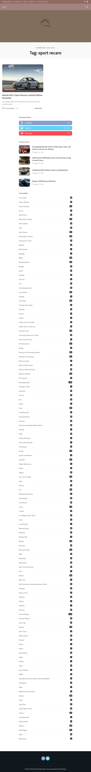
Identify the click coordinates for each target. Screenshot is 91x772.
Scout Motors (23, 670)
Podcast (22, 597)
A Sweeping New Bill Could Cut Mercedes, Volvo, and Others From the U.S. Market (51, 148)
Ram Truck (23, 631)
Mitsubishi (22, 558)
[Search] (86, 7)
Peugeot (22, 588)
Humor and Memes (25, 455)
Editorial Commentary (26, 357)
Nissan (21, 575)
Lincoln (21, 511)
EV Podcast (23, 378)
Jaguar (21, 472)
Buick (21, 271)
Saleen (21, 661)
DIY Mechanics (24, 344)
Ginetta (21, 430)
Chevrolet (22, 301)
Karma (21, 485)
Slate (20, 687)
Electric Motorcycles (26, 365)
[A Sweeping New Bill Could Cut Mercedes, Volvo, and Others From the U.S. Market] (24, 149)
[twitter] (45, 128)
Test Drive (22, 704)
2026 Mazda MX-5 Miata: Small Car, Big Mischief (50, 170)
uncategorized (24, 717)
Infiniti (21, 468)
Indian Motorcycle (25, 464)
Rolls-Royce (23, 653)
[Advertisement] (45, 26)
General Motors (24, 417)
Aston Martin (23, 224)
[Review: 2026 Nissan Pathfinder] (24, 182)
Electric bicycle (24, 361)
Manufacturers (24, 528)
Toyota (21, 713)
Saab (21, 657)
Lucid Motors (23, 524)
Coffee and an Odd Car (27, 327)
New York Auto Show (26, 567)
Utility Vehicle (23, 721)
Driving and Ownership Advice (29, 352)
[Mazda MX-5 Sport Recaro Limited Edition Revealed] (22, 78)
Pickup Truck (23, 593)
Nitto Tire (22, 580)
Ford (20, 408)
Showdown (23, 683)
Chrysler (22, 309)
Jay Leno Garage (25, 477)
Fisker (21, 404)
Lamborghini (23, 498)
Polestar (22, 606)
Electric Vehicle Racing (27, 369)
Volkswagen (23, 730)
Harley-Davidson (25, 438)
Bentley (21, 245)
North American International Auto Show (33, 584)
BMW (21, 258)
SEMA (21, 674)
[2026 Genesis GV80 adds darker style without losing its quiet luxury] (24, 160)
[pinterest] (45, 133)
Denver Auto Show (25, 339)
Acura (21, 211)
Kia (20, 490)
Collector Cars (24, 331)
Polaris (21, 601)
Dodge (21, 348)
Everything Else (24, 382)
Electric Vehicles (24, 374)
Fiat (20, 400)
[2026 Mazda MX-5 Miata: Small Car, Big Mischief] (24, 171)
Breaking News (24, 262)
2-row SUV (22, 198)
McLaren (22, 545)
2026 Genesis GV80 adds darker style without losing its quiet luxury (51, 159)
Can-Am (22, 279)
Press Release (9, 89)
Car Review (23, 292)
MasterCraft (23, 537)
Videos (21, 726)
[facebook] (45, 123)
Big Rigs (22, 254)
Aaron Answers (24, 206)
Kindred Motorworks (26, 494)
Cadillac (21, 275)
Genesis (22, 421)
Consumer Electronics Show (29, 335)
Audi (20, 228)
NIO (20, 571)
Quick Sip (22, 623)
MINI (20, 554)
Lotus (21, 520)
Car (20, 284)
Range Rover (23, 636)
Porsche (22, 610)
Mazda (21, 541)
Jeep (20, 481)
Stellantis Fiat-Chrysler (27, 691)
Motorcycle (23, 563)
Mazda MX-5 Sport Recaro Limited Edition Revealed (22, 96)
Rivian (21, 649)
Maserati (22, 533)
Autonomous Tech (25, 241)
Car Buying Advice (25, 288)
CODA (21, 318)
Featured (22, 391)
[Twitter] (87, 2)
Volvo (21, 734)
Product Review (24, 618)
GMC (21, 434)
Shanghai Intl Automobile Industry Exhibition (34, 678)
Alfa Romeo (23, 215)
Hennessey (23, 447)
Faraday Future (24, 387)
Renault (21, 640)
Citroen (21, 314)
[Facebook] (85, 2)
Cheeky (21, 297)
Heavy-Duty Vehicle (26, 442)
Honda (21, 451)
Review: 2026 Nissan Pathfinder (44, 181)
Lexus (21, 507)
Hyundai (22, 460)
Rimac (21, 644)
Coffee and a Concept (26, 322)
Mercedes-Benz (24, 550)
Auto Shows (23, 232)
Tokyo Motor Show (25, 709)
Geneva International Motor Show (31, 425)
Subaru (21, 696)
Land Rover (23, 503)
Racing (21, 627)
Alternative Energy (25, 219)
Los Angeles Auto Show (27, 515)
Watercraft (22, 739)
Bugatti (21, 266)
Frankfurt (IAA (24, 412)
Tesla (21, 700)
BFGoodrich (23, 249)
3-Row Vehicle (24, 202)
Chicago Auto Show (26, 305)
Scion (21, 666)
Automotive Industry (26, 236)
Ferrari (21, 395)
